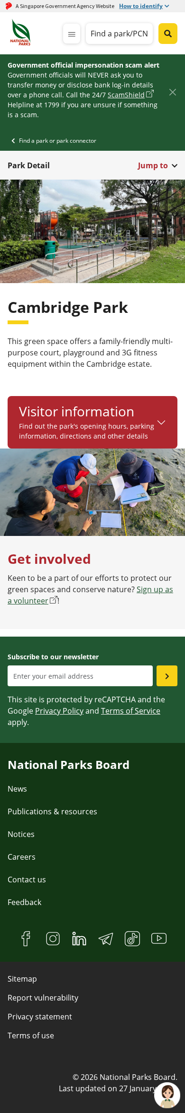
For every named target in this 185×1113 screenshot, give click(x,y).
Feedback (24, 902)
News (17, 789)
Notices (21, 834)
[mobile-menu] (71, 33)
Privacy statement (40, 1016)
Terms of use (31, 1035)
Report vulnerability (43, 997)
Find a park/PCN (119, 33)
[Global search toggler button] (167, 33)
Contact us (27, 879)
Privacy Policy (59, 711)
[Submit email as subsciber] (167, 675)
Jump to (153, 165)
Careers (22, 857)
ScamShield (126, 94)
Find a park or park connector (57, 141)
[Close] (172, 92)
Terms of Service (130, 711)
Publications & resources (52, 811)
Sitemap (22, 979)
